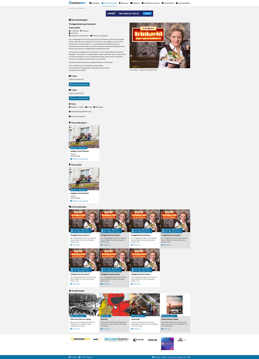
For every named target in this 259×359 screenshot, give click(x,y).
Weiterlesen (76, 245)
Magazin (136, 3)
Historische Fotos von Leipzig (80, 319)
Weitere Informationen (80, 159)
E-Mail (89, 107)
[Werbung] (114, 304)
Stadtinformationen (152, 3)
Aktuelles (96, 3)
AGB (188, 357)
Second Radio (117, 339)
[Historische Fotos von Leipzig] (84, 304)
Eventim (97, 339)
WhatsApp (99, 107)
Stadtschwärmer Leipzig (169, 319)
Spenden (157, 357)
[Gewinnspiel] (145, 304)
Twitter (81, 107)
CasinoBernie (152, 339)
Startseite (77, 2)
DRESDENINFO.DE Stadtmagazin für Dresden (80, 339)
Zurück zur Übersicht (78, 116)
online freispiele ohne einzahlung (167, 343)
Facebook (74, 107)
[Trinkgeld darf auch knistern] (84, 220)
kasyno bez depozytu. (182, 339)
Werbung (104, 319)
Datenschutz (181, 357)
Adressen (124, 3)
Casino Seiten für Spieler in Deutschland (138, 339)
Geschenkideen (184, 3)
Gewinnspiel (135, 319)
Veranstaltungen (110, 3)
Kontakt (164, 357)
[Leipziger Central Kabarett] (84, 136)
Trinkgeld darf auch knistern (80, 235)
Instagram (88, 357)
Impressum (172, 357)
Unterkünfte (169, 3)
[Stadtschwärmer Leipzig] (175, 304)
